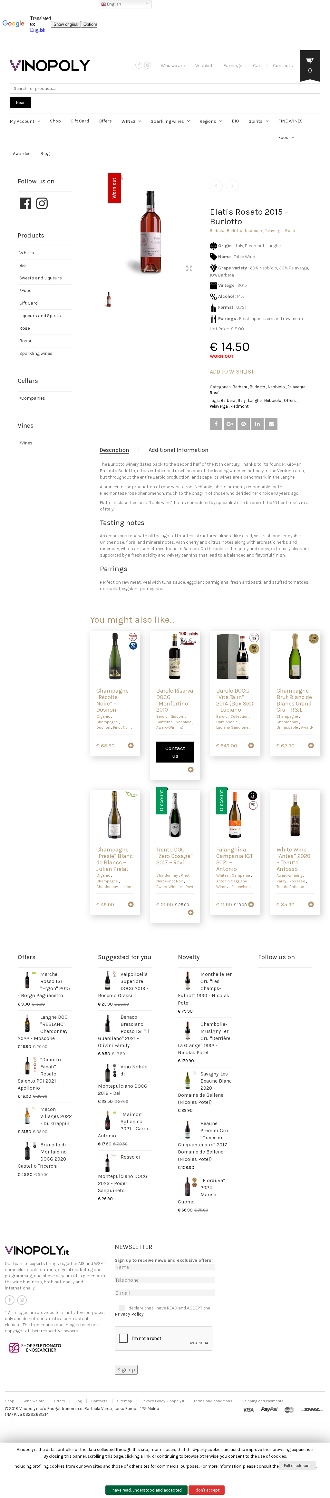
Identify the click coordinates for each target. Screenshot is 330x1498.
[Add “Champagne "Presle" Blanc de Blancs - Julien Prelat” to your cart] (131, 905)
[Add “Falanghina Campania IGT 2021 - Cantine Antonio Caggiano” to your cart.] (251, 905)
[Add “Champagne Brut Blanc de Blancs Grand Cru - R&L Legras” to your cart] (311, 746)
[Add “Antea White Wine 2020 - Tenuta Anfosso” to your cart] (311, 905)
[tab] (119, 450)
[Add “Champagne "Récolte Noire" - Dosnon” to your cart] (131, 746)
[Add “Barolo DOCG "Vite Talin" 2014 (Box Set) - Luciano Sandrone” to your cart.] (251, 746)
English (113, 4)
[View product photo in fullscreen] (189, 269)
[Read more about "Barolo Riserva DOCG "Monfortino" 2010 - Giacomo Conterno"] (191, 770)
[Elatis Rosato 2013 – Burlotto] (216, 186)
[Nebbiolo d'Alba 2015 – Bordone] (232, 186)
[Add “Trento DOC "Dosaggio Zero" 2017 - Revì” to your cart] (191, 913)
